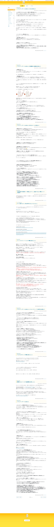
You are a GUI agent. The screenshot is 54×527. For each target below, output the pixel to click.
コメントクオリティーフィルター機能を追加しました (26, 240)
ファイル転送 (11, 0)
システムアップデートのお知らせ (23, 401)
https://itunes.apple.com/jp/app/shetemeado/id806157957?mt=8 (24, 230)
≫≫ (45, 497)
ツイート (45, 50)
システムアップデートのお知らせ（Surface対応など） (26, 8)
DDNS (25, 0)
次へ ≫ (42, 497)
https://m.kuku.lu (18, 209)
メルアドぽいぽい (19, 202)
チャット (15, 0)
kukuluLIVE (18, 190)
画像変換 (28, 0)
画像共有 (18, 0)
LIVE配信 (8, 0)
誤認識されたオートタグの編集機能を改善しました (26, 381)
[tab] (11, 9)
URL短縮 (46, 0)
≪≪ (17, 497)
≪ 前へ (20, 497)
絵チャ (5, 0)
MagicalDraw (19, 7)
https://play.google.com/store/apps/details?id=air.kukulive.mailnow (24, 227)
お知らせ (31, 0)
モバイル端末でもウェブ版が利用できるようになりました (27, 203)
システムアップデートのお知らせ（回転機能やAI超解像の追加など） (29, 66)
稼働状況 (52, 0)
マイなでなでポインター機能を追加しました (25, 354)
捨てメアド (1, 0)
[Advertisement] (11, 40)
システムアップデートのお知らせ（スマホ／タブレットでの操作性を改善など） (31, 309)
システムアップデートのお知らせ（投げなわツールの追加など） (28, 125)
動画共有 (21, 0)
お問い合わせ (49, 0)
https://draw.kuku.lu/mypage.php (20, 361)
